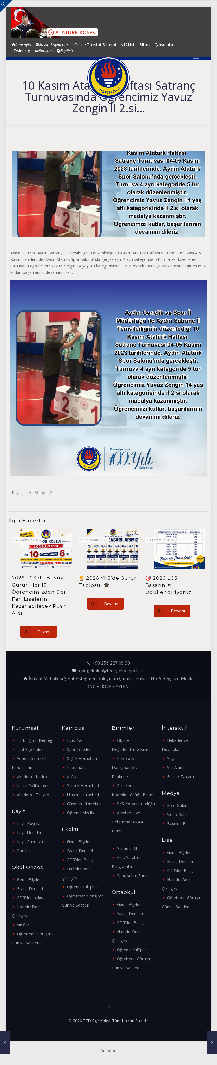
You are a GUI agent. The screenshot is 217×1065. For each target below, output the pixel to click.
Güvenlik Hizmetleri (84, 803)
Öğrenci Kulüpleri (82, 887)
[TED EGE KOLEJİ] (108, 78)
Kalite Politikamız (32, 785)
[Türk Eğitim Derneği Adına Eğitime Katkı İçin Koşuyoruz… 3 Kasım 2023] (5, 1042)
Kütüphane (77, 767)
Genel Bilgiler (29, 879)
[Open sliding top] (6, 6)
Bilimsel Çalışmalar (156, 44)
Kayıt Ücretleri (29, 832)
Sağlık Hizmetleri (82, 758)
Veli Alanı (175, 767)
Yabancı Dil (127, 848)
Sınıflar (23, 924)
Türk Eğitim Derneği (35, 740)
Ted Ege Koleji (30, 749)
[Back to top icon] (108, 1007)
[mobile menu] (196, 58)
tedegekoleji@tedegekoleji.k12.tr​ (111, 671)
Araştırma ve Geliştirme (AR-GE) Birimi (129, 822)
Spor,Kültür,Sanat (133, 875)
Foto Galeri (177, 805)
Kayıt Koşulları (30, 823)
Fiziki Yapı (75, 740)
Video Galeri (178, 814)
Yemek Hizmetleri (83, 785)
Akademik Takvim (33, 794)
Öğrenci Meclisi (81, 812)
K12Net (127, 44)
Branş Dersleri (30, 888)
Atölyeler (75, 776)
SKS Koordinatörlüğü (136, 803)
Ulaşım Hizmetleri (83, 794)
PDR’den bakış (30, 897)
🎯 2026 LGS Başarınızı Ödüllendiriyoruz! (169, 585)
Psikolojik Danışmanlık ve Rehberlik (126, 767)
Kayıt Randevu (30, 841)
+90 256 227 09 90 (111, 663)
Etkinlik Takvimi (181, 776)
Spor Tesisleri (79, 749)
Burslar (23, 850)
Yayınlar (174, 758)
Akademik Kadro (32, 776)
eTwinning (20, 50)
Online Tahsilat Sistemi (95, 44)
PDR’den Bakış (80, 859)
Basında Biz (177, 823)
